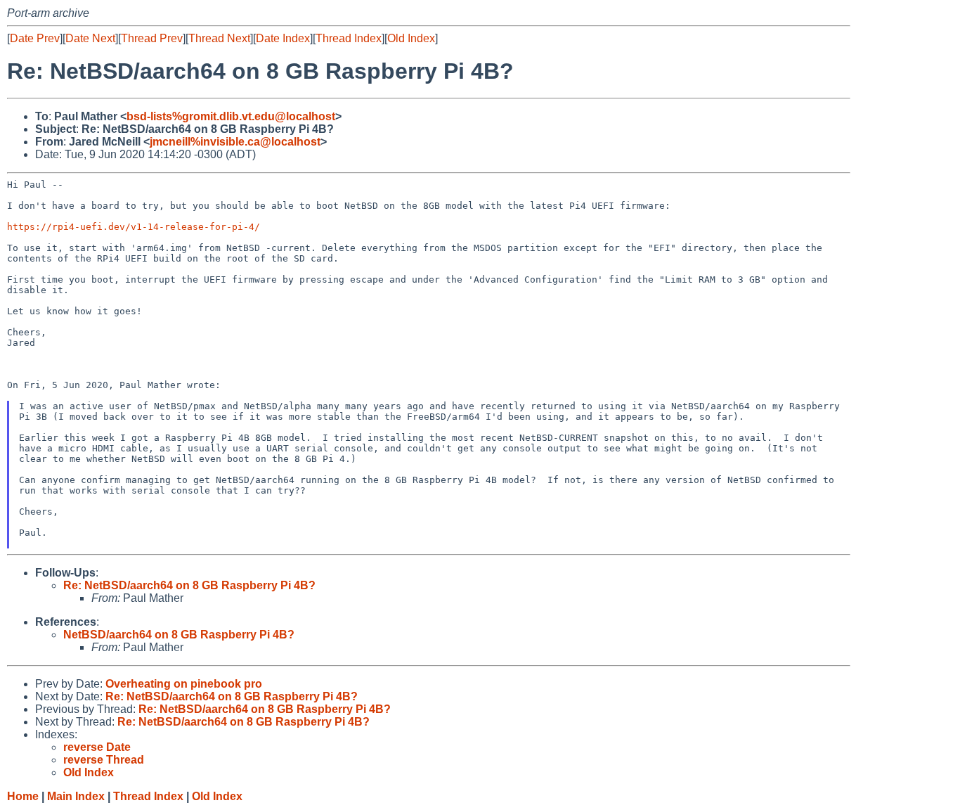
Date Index (283, 38)
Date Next (90, 38)
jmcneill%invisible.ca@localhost (235, 142)
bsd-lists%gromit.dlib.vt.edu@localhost (231, 116)
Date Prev (35, 38)
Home (23, 796)
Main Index (76, 796)
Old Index (411, 38)
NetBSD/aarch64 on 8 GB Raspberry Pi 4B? (178, 635)
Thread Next (219, 38)
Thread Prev (152, 38)
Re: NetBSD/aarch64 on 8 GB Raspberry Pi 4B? (189, 585)
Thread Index (349, 38)
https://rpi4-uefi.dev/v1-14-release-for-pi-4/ (133, 226)
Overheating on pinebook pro (183, 684)
